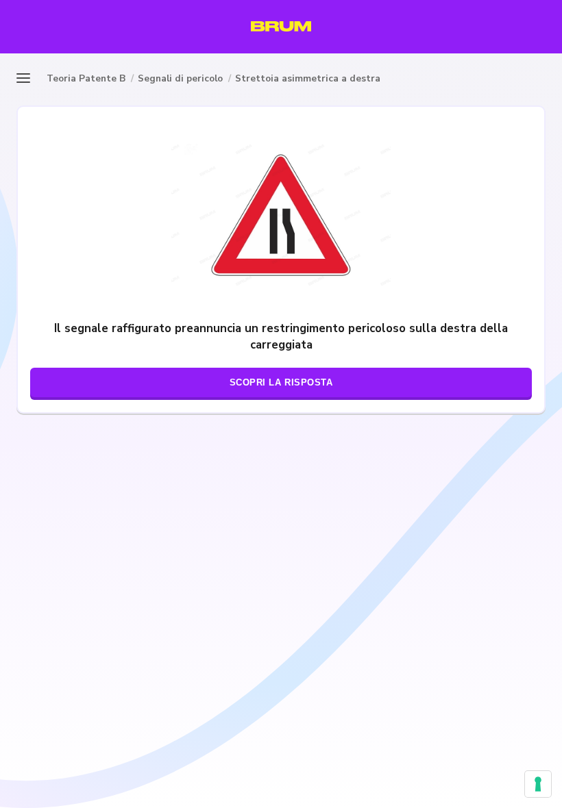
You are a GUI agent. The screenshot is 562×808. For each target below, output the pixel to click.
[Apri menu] (27, 78)
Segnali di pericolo (180, 78)
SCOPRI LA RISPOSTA (281, 382)
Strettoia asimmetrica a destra (307, 78)
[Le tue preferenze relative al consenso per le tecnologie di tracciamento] (538, 784)
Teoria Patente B (86, 78)
